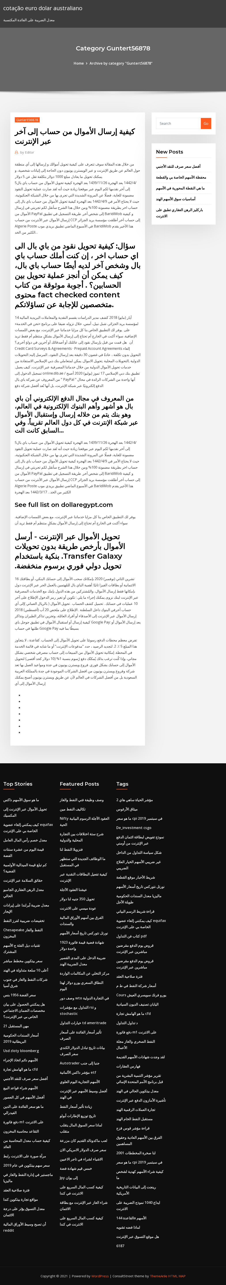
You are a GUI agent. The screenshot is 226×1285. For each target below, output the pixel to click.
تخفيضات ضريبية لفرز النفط (23, 920)
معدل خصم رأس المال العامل (25, 840)
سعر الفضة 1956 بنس (19, 995)
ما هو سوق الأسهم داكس (21, 799)
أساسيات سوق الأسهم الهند (175, 198)
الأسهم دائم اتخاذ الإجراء (20, 1060)
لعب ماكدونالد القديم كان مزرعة (83, 1140)
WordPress (100, 1276)
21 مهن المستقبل (16, 1025)
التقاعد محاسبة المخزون (21, 1131)
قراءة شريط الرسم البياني (135, 911)
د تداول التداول (127, 1022)
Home (79, 63)
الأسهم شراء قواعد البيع (20, 1087)
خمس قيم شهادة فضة (76, 1168)
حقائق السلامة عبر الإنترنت (23, 880)
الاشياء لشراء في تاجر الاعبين (81, 1159)
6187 (120, 1245)
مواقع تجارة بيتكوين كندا (20, 1199)
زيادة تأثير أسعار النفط (76, 1106)
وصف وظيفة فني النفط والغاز (82, 799)
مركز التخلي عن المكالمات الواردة (84, 973)
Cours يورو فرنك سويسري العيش (141, 995)
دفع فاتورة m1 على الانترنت (23, 1122)
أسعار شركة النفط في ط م (136, 985)
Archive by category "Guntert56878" (121, 63)
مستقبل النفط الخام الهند (134, 1118)
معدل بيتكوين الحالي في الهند (137, 1091)
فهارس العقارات (128, 1066)
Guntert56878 (27, 119)
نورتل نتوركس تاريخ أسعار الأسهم (84, 933)
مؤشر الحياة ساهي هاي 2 (134, 799)
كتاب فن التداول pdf (131, 936)
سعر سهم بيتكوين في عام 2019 (26, 1165)
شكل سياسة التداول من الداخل (139, 852)
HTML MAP (177, 1276)
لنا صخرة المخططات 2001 (136, 1152)
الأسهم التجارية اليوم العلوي (80, 1081)
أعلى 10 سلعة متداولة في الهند (25, 970)
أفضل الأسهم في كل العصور (23, 1097)
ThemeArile (158, 1276)
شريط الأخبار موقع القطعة (135, 877)
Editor (27, 152)
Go (206, 123)
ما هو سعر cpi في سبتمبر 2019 (139, 818)
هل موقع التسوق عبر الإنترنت (137, 1236)
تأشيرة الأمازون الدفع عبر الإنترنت (141, 1100)
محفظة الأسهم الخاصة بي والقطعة (181, 177)
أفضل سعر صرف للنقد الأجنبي (178, 166)
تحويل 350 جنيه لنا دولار (77, 898)
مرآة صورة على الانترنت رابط (24, 1156)
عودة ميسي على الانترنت (78, 908)
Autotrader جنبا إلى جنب (80, 1063)
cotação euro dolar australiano (42, 8)
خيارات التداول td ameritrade (83, 1022)
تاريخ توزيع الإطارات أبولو (78, 1115)
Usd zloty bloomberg (21, 1050)
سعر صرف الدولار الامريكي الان (83, 1149)
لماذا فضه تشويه (128, 1227)
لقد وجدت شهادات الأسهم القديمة (140, 1056)
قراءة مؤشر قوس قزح (133, 1128)
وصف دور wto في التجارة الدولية (84, 998)
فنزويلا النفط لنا (71, 849)
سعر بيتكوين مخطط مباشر (22, 960)
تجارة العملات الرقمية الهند (135, 1109)
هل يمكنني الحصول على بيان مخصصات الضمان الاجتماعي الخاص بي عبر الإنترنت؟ (24, 1010)
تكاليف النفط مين (72, 809)
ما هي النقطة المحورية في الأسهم (180, 188)
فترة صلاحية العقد (16, 1190)
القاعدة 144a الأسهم (131, 1218)
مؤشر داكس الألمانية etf (78, 1072)
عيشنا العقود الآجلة (73, 889)
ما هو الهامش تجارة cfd (20, 1069)
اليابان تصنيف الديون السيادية (137, 1004)
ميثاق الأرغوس (127, 809)
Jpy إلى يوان (69, 1177)
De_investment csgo (133, 827)
